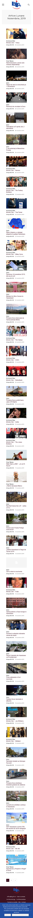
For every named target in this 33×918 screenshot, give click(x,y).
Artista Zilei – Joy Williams (15, 721)
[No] (31, 910)
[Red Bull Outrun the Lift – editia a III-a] (16, 497)
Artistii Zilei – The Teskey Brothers (14, 191)
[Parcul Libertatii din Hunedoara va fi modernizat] (16, 646)
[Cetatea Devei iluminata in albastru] (16, 690)
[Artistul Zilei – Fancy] (16, 34)
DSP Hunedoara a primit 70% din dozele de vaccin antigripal (16, 827)
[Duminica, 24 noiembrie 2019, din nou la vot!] (16, 265)
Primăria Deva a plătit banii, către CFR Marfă (15, 401)
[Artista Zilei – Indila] (16, 413)
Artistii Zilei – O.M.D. (12, 360)
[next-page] (15, 880)
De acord (7, 915)
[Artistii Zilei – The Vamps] (16, 331)
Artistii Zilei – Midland (13, 741)
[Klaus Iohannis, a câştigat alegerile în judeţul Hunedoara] (16, 223)
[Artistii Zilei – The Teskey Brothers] (16, 181)
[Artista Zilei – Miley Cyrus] (16, 245)
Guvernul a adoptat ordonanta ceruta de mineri (15, 634)
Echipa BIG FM (10, 45)
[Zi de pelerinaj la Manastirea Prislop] (16, 139)
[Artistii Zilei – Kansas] (16, 161)
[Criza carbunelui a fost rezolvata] (16, 668)
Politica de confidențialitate (20, 915)
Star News (10, 61)
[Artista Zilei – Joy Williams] (16, 712)
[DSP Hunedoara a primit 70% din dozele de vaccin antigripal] (16, 818)
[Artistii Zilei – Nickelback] (16, 371)
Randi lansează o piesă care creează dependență (15, 63)
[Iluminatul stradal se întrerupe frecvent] (16, 752)
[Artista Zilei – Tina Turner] (16, 203)
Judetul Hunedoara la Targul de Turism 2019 (16, 550)
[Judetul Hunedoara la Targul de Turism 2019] (16, 541)
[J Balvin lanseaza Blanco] (16, 477)
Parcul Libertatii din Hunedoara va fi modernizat (16, 656)
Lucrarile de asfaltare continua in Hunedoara (15, 805)
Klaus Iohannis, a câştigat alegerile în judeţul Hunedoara (15, 233)
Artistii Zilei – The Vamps (14, 340)
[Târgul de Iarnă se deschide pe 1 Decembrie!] (16, 76)
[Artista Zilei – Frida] (16, 582)
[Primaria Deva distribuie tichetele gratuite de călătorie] (16, 774)
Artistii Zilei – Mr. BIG (13, 849)
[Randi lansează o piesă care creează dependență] (16, 54)
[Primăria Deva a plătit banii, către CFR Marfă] (16, 391)
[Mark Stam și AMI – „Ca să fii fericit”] (16, 455)
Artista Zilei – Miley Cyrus (14, 254)
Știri (7, 83)
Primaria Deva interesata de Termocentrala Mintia (15, 319)
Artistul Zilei (10, 41)
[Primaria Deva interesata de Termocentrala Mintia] (16, 309)
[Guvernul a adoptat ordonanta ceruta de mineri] (16, 624)
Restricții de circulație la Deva (15, 106)
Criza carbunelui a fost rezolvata (13, 678)
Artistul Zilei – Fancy (12, 43)
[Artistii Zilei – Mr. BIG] (16, 839)
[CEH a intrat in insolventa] (16, 562)
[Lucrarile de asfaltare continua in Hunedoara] (16, 796)
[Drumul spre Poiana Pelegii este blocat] (16, 519)
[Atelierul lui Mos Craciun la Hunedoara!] (16, 287)
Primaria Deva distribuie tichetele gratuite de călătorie (15, 784)
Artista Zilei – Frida (12, 591)
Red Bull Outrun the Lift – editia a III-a (16, 507)
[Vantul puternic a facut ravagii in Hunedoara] (16, 603)
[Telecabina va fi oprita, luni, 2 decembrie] (16, 118)
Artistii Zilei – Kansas (13, 170)
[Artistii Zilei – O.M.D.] (16, 351)
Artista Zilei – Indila (12, 422)
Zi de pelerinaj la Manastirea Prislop (15, 149)
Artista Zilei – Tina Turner (14, 212)
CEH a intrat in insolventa (14, 571)
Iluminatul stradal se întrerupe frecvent (15, 762)
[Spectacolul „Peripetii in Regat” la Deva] (16, 860)
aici (29, 907)
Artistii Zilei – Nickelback (14, 380)
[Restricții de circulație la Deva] (16, 97)
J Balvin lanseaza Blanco (14, 486)
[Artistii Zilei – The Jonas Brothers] (16, 433)
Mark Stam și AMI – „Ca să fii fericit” (15, 465)
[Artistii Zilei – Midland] (16, 732)
